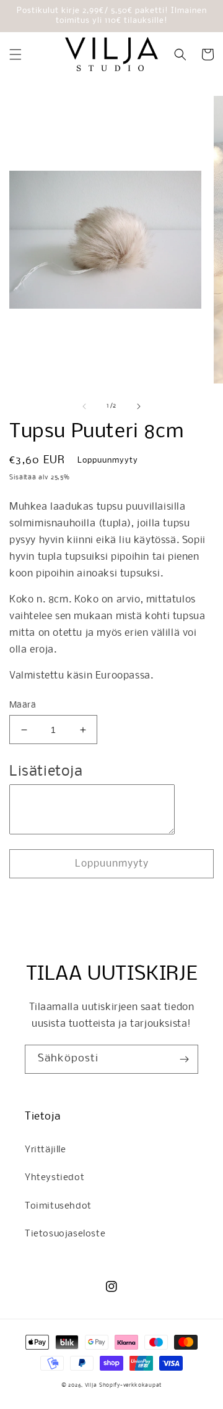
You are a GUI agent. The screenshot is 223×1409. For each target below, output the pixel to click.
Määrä (22, 705)
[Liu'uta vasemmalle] (84, 406)
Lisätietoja (46, 771)
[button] (15, 54)
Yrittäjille (45, 1150)
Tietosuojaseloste (65, 1234)
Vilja (91, 1385)
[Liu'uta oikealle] (138, 406)
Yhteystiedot (54, 1178)
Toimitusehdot (58, 1206)
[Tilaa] (184, 1059)
